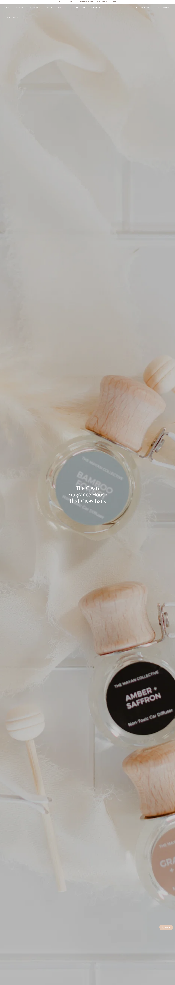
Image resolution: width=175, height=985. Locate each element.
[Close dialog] (121, 472)
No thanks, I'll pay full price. (105, 504)
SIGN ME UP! (105, 499)
